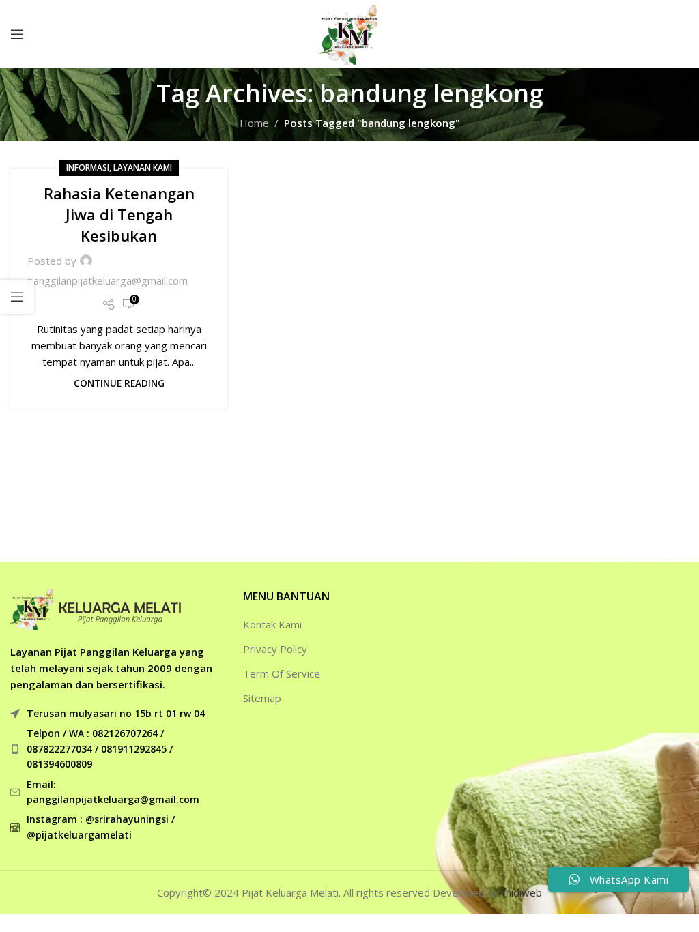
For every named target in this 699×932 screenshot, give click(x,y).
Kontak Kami (272, 624)
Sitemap (262, 698)
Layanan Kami (142, 167)
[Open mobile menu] (17, 34)
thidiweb (522, 892)
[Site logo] (349, 33)
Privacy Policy (275, 649)
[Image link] (95, 608)
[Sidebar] (17, 297)
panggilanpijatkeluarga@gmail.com (107, 280)
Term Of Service (281, 673)
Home (254, 123)
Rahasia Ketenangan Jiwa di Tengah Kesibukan (119, 214)
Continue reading (119, 383)
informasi (87, 167)
